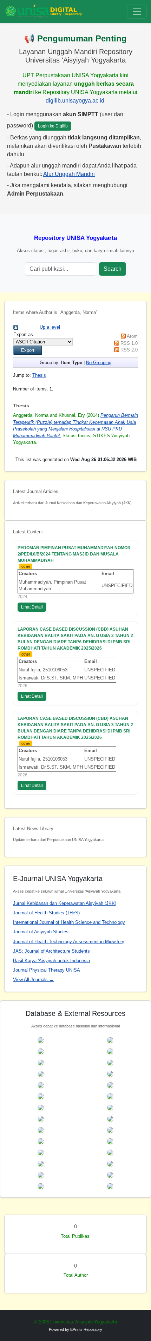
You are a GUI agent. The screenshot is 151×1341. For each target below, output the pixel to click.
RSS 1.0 (129, 343)
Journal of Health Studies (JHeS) (46, 912)
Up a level (50, 327)
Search (113, 269)
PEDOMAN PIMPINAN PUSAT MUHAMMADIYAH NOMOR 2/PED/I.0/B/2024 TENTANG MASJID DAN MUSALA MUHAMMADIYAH (74, 554)
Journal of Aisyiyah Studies (40, 931)
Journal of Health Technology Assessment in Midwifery (68, 941)
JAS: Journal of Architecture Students (51, 951)
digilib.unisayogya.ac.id (75, 101)
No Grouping (98, 362)
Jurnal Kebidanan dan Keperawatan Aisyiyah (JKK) (64, 903)
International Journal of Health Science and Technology (69, 922)
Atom (132, 336)
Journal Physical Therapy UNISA (46, 970)
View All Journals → (33, 979)
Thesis (39, 375)
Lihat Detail (32, 607)
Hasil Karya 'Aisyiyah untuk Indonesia (51, 960)
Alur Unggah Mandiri (69, 174)
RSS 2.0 (129, 350)
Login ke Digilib (53, 126)
